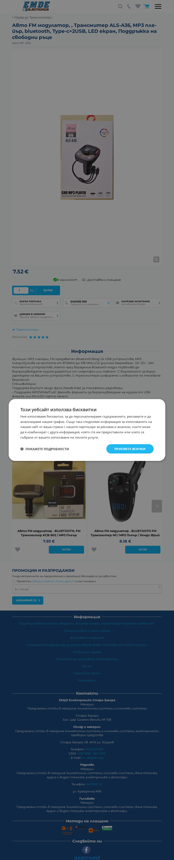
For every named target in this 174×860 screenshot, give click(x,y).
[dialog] (87, 430)
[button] (44, 449)
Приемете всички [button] (130, 449)
